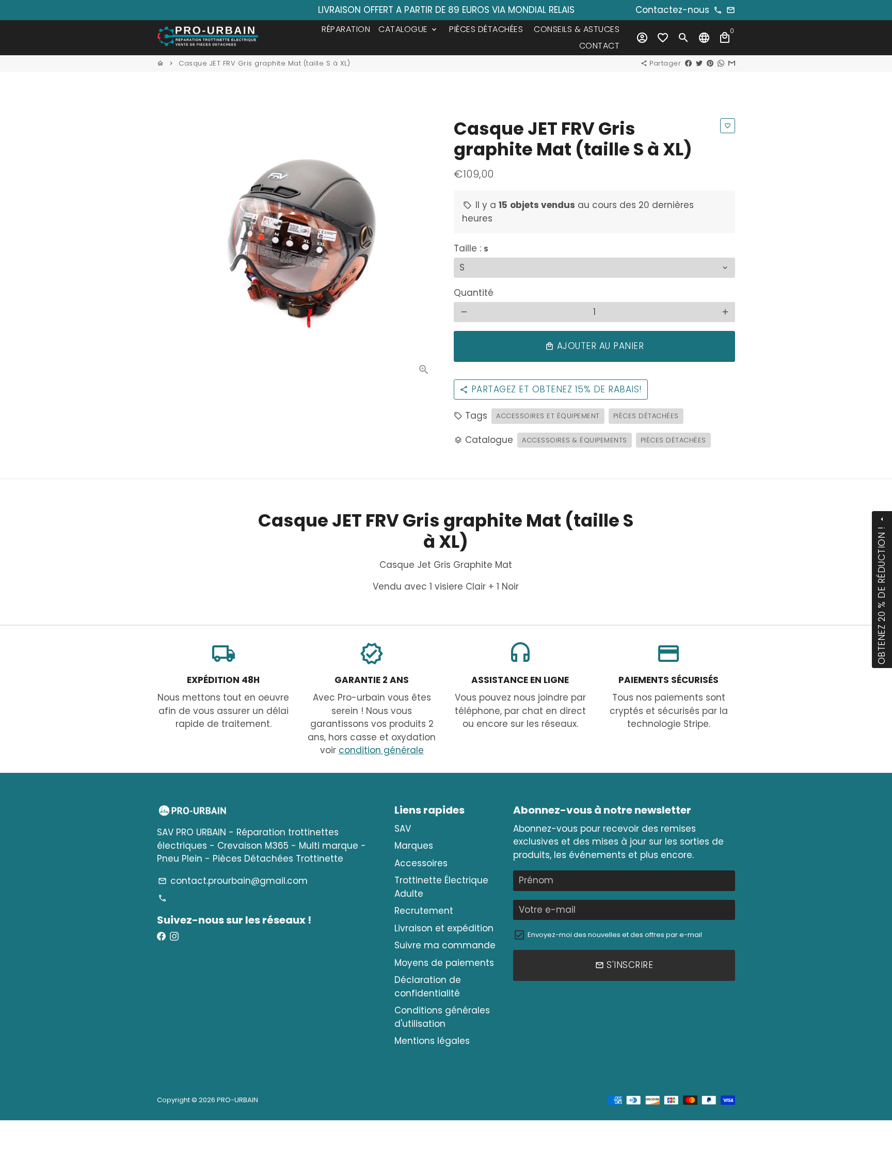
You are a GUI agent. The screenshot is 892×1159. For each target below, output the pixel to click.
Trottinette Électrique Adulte (441, 887)
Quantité (473, 293)
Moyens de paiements (444, 963)
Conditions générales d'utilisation (442, 1017)
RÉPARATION (346, 29)
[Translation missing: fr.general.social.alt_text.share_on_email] (731, 63)
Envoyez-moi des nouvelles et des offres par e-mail (615, 935)
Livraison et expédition (443, 928)
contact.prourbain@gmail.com (233, 881)
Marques (413, 845)
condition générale (381, 750)
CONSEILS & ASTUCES (576, 29)
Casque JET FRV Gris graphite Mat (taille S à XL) (264, 63)
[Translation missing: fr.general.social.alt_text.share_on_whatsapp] (721, 63)
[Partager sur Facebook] (688, 63)
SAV (402, 828)
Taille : (471, 248)
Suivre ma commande (445, 945)
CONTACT (599, 46)
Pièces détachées (646, 416)
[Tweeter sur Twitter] (699, 63)
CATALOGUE (408, 29)
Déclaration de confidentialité (427, 986)
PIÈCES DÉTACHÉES (486, 29)
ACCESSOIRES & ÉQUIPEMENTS (574, 440)
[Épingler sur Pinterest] (710, 63)
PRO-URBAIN (237, 1100)
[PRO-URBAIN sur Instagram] (174, 936)
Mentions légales (432, 1041)
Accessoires (421, 863)
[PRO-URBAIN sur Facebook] (161, 936)
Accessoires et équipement (548, 416)
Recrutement (423, 910)
